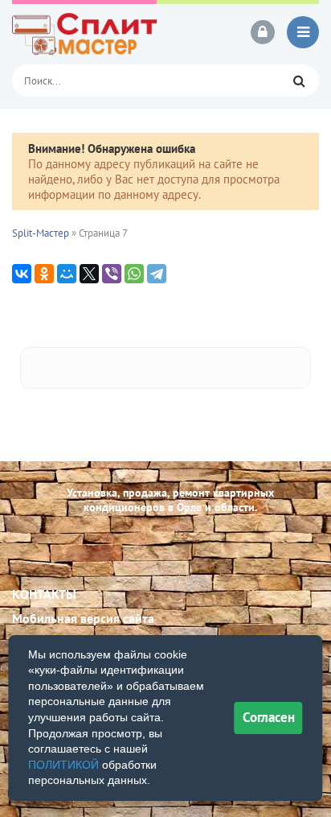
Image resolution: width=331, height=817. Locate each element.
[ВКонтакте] (21, 273)
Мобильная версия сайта (83, 618)
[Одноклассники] (44, 273)
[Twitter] (89, 273)
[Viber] (111, 273)
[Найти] (299, 80)
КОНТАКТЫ (44, 594)
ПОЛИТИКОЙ (63, 764)
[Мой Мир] (66, 273)
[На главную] (84, 32)
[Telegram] (156, 273)
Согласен (269, 717)
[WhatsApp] (134, 273)
